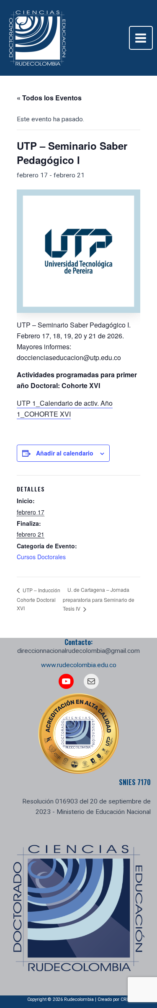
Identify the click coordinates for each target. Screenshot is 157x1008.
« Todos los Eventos (49, 97)
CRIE (125, 999)
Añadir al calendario (64, 453)
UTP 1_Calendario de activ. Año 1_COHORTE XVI (65, 408)
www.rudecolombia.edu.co (78, 665)
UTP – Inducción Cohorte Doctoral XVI (38, 599)
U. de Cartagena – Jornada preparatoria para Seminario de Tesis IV (98, 599)
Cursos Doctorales (41, 557)
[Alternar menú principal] (141, 38)
